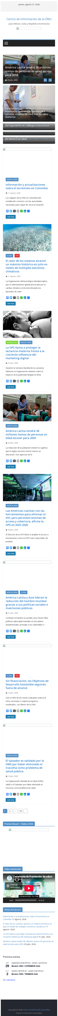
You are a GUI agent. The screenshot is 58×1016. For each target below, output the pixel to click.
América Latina (11, 62)
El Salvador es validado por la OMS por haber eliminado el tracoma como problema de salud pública (25, 766)
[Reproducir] (6, 900)
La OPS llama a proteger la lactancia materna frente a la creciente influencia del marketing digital (25, 353)
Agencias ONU (12, 342)
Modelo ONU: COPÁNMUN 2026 (26, 966)
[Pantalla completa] (51, 900)
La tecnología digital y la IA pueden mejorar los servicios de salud (27, 137)
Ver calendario (9, 979)
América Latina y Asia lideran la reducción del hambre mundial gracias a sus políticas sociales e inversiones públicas (27, 603)
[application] (29, 888)
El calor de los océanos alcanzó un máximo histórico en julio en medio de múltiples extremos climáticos (26, 266)
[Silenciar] (47, 900)
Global (9, 256)
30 (21, 811)
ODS (17, 256)
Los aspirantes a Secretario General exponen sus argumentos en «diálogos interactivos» (28, 124)
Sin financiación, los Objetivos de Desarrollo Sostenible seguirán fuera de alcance (27, 684)
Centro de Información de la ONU (29, 19)
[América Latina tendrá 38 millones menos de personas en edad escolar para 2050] (29, 56)
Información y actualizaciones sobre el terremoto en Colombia (27, 186)
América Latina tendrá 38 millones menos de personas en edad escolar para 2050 (28, 71)
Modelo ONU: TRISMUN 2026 (25, 974)
